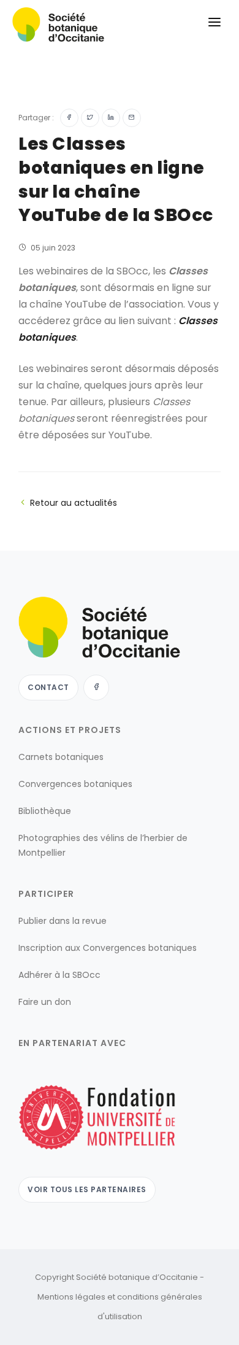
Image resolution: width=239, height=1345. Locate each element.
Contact (48, 687)
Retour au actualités (73, 503)
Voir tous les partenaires (87, 1189)
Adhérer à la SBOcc (59, 975)
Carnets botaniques (61, 757)
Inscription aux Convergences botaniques (107, 948)
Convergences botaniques (75, 784)
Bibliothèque (44, 811)
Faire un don (44, 1002)
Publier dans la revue (62, 921)
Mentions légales (71, 1297)
